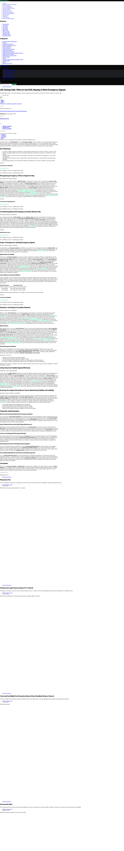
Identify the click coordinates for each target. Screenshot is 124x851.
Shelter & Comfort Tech (8, 8)
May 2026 (5, 28)
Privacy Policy (6, 14)
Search (14, 84)
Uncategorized (6, 60)
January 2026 (6, 33)
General (4, 42)
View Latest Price (4, 168)
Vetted (4, 3)
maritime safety (6, 127)
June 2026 (5, 26)
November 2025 (7, 35)
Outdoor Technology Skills (9, 45)
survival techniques (7, 128)
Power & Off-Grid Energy (9, 49)
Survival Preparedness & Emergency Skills (13, 59)
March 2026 (6, 30)
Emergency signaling (7, 126)
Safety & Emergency (7, 6)
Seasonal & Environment (9, 13)
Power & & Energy (7, 46)
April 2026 (5, 29)
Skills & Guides (6, 5)
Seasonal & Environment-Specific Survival (13, 53)
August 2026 (6, 24)
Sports (4, 58)
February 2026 (6, 31)
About (4, 79)
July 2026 (5, 25)
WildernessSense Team (4, 118)
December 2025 (7, 34)
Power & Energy (6, 9)
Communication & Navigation (9, 4)
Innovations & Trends (8, 12)
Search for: (2, 83)
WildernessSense (4, 0)
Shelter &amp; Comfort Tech (10, 55)
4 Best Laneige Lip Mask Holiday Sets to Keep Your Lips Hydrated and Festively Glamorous (13, 111)
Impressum (5, 15)
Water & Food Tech (7, 10)
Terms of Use (6, 17)
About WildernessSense (8, 18)
